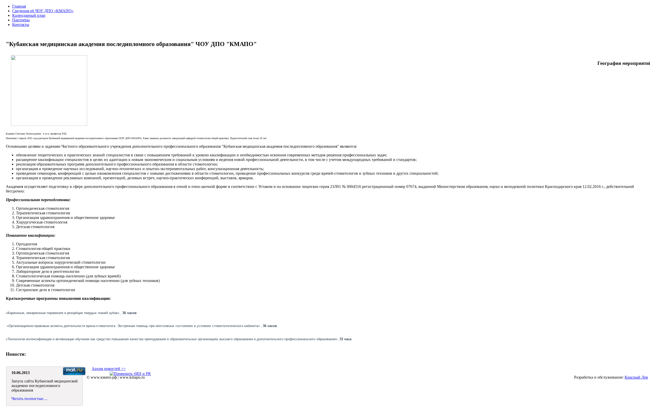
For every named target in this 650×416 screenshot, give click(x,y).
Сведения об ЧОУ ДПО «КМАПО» (43, 11)
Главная (19, 6)
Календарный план (28, 15)
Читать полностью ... (29, 398)
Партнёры (21, 20)
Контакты (20, 24)
